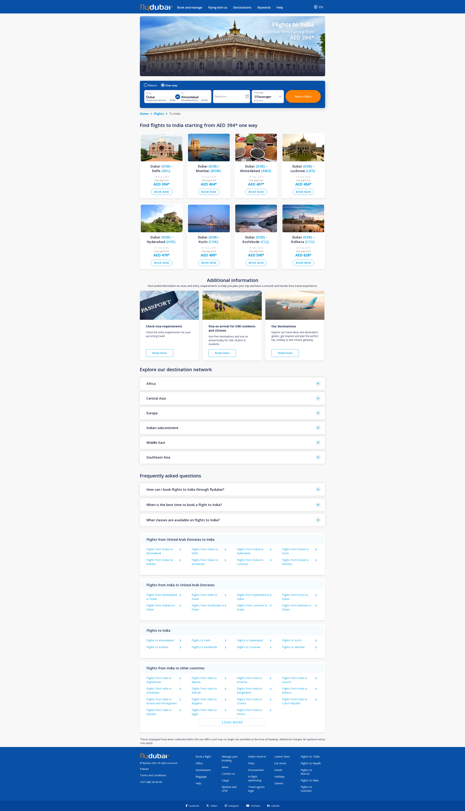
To (182, 93)
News (225, 767)
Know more (159, 353)
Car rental (280, 763)
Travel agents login (256, 788)
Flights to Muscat (306, 772)
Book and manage (189, 7)
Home (144, 114)
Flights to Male (310, 780)
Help (279, 7)
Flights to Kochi (291, 640)
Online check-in (257, 756)
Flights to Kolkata (157, 647)
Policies (144, 769)
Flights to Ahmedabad (160, 640)
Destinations (242, 7)
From (148, 93)
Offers (199, 763)
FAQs (251, 763)
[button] (232, 383)
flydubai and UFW (229, 788)
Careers (278, 783)
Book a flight (203, 756)
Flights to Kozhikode (204, 647)
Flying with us (217, 7)
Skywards (264, 7)
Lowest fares (282, 756)
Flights (159, 114)
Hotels (278, 770)
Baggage (201, 776)
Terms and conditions (153, 775)
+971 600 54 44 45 (151, 782)
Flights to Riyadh (311, 763)
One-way (171, 85)
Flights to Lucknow (248, 647)
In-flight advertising (254, 778)
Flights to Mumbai (293, 647)
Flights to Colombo (306, 788)
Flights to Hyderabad (250, 640)
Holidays (279, 776)
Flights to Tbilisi (310, 756)
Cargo (225, 780)
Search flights (303, 96)
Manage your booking (230, 758)
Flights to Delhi (201, 640)
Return (152, 85)
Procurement (256, 770)
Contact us (228, 773)
